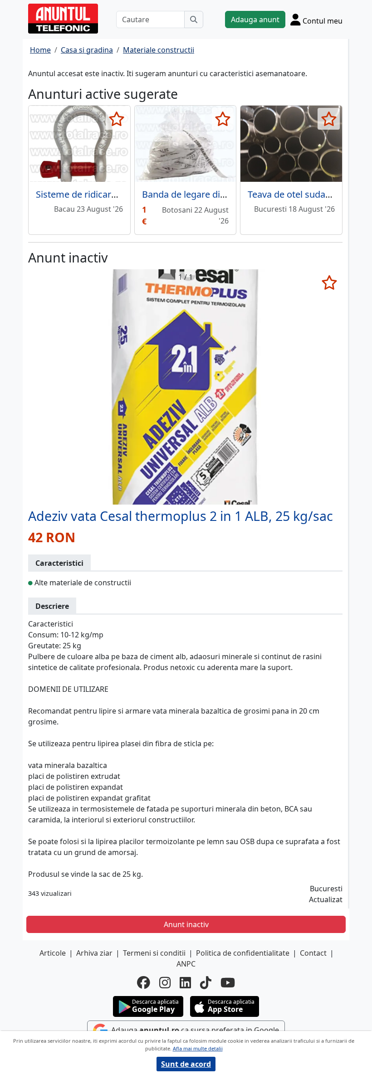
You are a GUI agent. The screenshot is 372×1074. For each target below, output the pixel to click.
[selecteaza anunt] (117, 119)
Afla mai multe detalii (198, 1048)
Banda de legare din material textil (214, 194)
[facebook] (143, 982)
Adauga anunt (255, 19)
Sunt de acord (186, 1064)
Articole (52, 953)
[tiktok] (205, 982)
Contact (313, 953)
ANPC (186, 964)
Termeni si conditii (154, 953)
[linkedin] (185, 982)
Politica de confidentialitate (242, 953)
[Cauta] (193, 19)
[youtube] (227, 982)
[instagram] (165, 982)
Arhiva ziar (94, 953)
